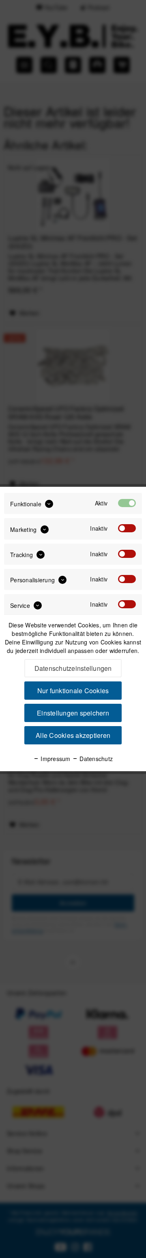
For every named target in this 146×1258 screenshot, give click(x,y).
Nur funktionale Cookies (73, 690)
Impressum (55, 759)
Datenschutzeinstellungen (73, 668)
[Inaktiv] (127, 528)
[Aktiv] (127, 503)
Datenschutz (95, 759)
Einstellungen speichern (73, 713)
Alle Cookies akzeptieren (73, 735)
